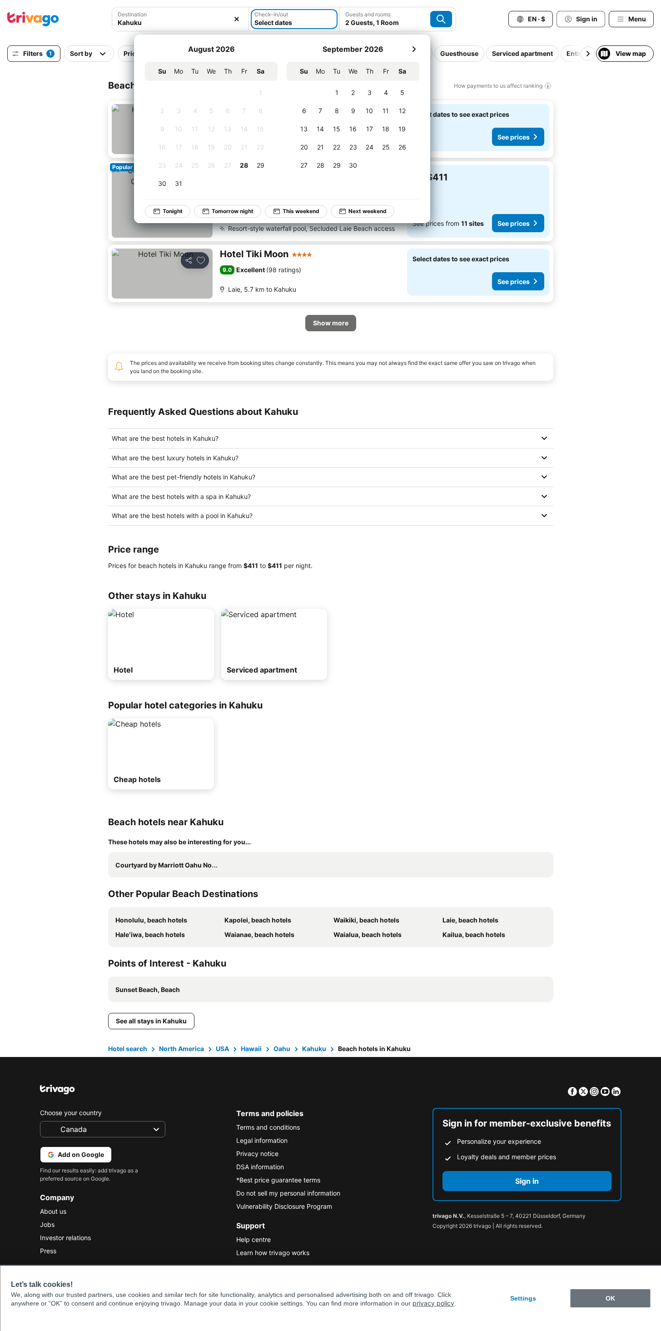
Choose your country (71, 1113)
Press (48, 1251)
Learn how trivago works (272, 1252)
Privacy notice (257, 1153)
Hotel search (127, 1048)
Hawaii (251, 1048)
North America (181, 1048)
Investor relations (65, 1237)
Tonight (173, 211)
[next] (413, 49)
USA (222, 1048)
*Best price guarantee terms (278, 1180)
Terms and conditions (268, 1127)
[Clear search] (237, 19)
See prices (513, 137)
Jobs (47, 1224)
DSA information (260, 1167)
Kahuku (314, 1048)
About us (53, 1211)
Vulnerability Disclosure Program (284, 1206)
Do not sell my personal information (288, 1193)
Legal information (262, 1140)
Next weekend (367, 211)
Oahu (281, 1048)
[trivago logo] (33, 19)
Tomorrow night (232, 211)
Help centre (253, 1239)
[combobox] (180, 22)
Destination (132, 14)
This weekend (301, 211)
